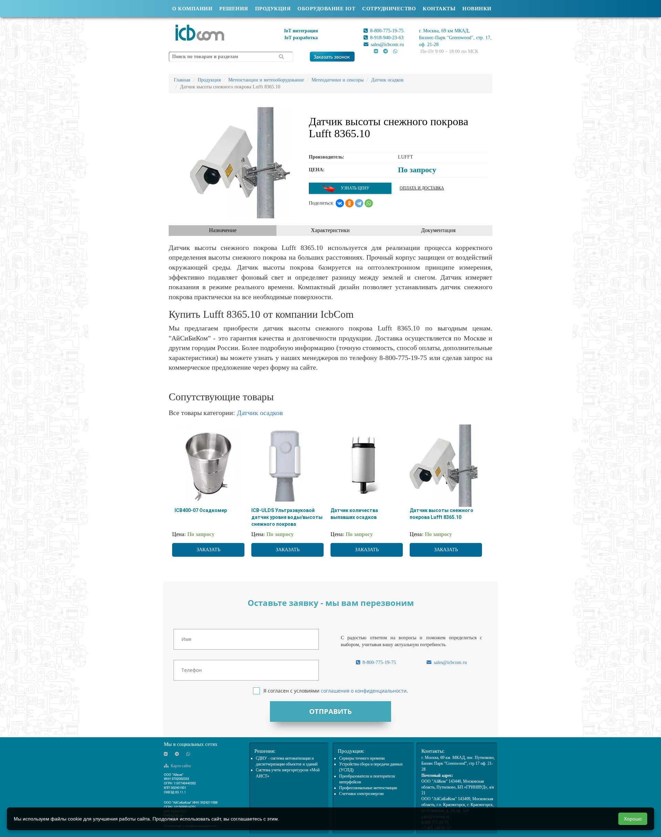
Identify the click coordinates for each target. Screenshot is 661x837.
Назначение (223, 230)
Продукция (273, 8)
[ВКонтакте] (340, 203)
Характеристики (330, 230)
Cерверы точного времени (362, 758)
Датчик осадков (260, 412)
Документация (438, 230)
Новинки (477, 8)
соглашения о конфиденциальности (364, 690)
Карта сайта (180, 765)
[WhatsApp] (369, 203)
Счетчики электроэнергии (361, 793)
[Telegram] (359, 203)
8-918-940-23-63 (386, 37)
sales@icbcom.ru (386, 44)
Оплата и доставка (422, 188)
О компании (192, 8)
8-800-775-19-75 (386, 30)
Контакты (439, 8)
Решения (233, 8)
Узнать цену (354, 188)
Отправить (330, 711)
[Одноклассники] (349, 203)
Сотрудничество (389, 8)
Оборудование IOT (326, 8)
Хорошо (633, 819)
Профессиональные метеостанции (368, 787)
